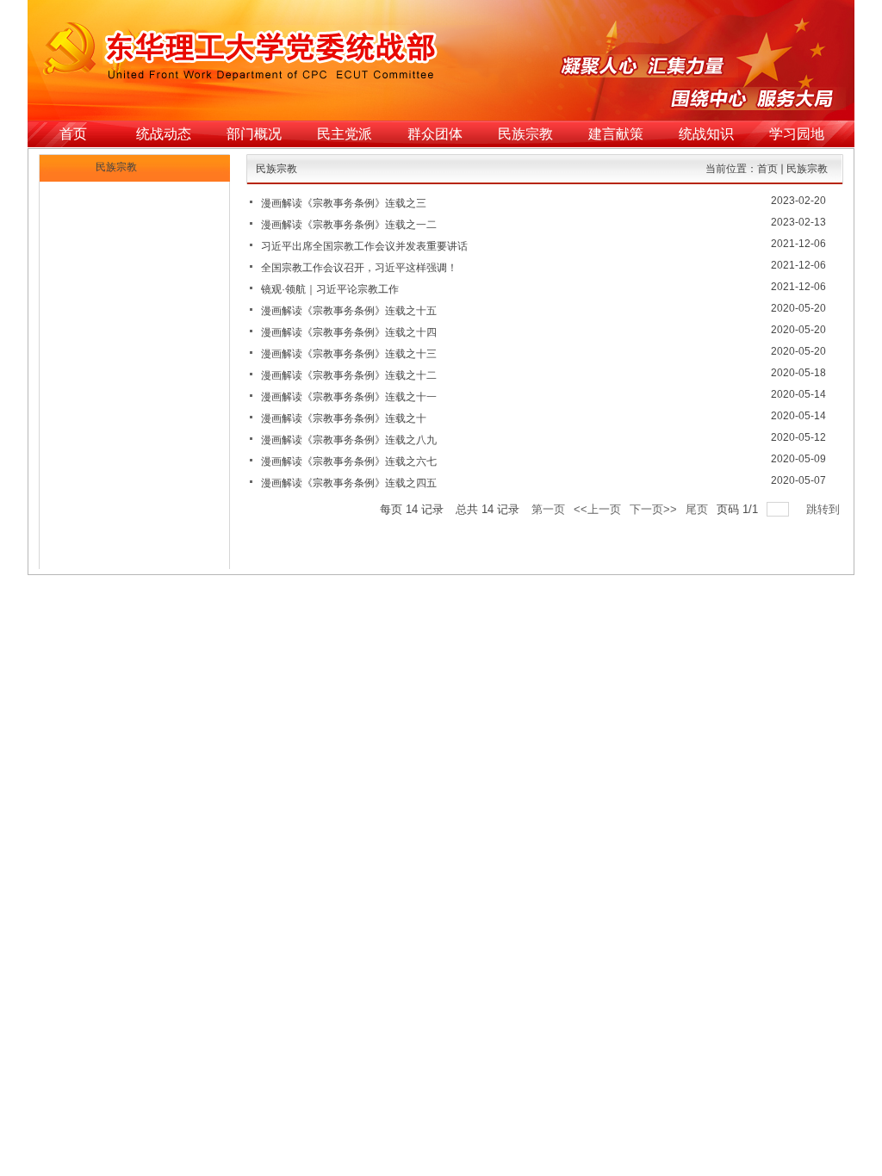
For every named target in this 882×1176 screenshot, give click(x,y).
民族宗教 (807, 169)
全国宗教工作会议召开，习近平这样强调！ (359, 268)
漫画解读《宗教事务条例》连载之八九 (349, 440)
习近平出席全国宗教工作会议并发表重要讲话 (364, 246)
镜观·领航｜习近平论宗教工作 (330, 289)
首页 (767, 169)
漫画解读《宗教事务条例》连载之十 (343, 418)
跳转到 (824, 509)
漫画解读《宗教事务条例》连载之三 (343, 203)
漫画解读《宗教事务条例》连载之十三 (349, 354)
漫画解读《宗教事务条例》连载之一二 (349, 225)
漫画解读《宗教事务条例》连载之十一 (349, 397)
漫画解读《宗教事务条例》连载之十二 (349, 375)
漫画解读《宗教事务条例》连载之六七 (349, 461)
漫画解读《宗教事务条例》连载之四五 (349, 483)
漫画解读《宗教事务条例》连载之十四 (349, 332)
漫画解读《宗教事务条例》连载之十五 (349, 311)
